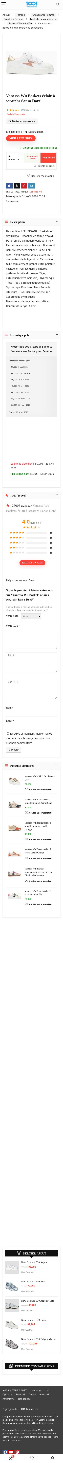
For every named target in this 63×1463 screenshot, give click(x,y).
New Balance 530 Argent (34, 1262)
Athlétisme (9, 1399)
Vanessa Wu (36, 191)
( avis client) (30, 110)
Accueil (6, 15)
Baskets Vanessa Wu (20, 23)
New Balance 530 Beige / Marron (38, 1339)
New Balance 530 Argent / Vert (37, 1300)
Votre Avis (13, 625)
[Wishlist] (32, 1458)
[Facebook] (5, 1452)
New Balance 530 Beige (34, 1320)
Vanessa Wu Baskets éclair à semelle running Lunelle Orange (38, 826)
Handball (44, 1394)
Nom (9, 707)
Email (10, 720)
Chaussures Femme (43, 15)
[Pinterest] (17, 1452)
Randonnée (24, 1399)
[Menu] (4, 4)
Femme (21, 15)
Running (36, 1390)
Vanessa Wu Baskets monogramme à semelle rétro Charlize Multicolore (38, 872)
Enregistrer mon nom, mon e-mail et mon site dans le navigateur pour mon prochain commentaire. (29, 738)
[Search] (58, 4)
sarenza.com (14, 159)
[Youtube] (11, 1452)
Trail (46, 1390)
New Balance (27, 1272)
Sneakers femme (13, 19)
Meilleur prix (20, 138)
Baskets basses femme (43, 19)
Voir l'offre (48, 157)
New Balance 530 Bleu (33, 1281)
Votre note (12, 615)
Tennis (32, 1394)
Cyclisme (7, 1394)
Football (20, 1394)
